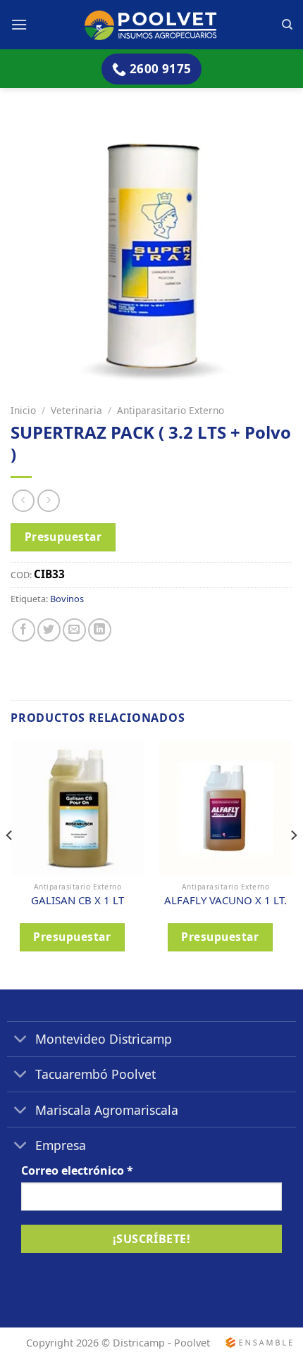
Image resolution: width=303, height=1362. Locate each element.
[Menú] (19, 24)
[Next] (293, 863)
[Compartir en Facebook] (23, 630)
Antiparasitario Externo (170, 410)
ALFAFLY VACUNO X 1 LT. (225, 900)
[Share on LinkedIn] (99, 630)
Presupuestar (63, 536)
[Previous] (10, 863)
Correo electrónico (77, 1170)
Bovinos (67, 598)
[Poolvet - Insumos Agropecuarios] (152, 24)
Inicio (23, 410)
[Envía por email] (74, 630)
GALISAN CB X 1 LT (77, 900)
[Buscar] (287, 24)
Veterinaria (76, 410)
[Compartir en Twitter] (49, 630)
